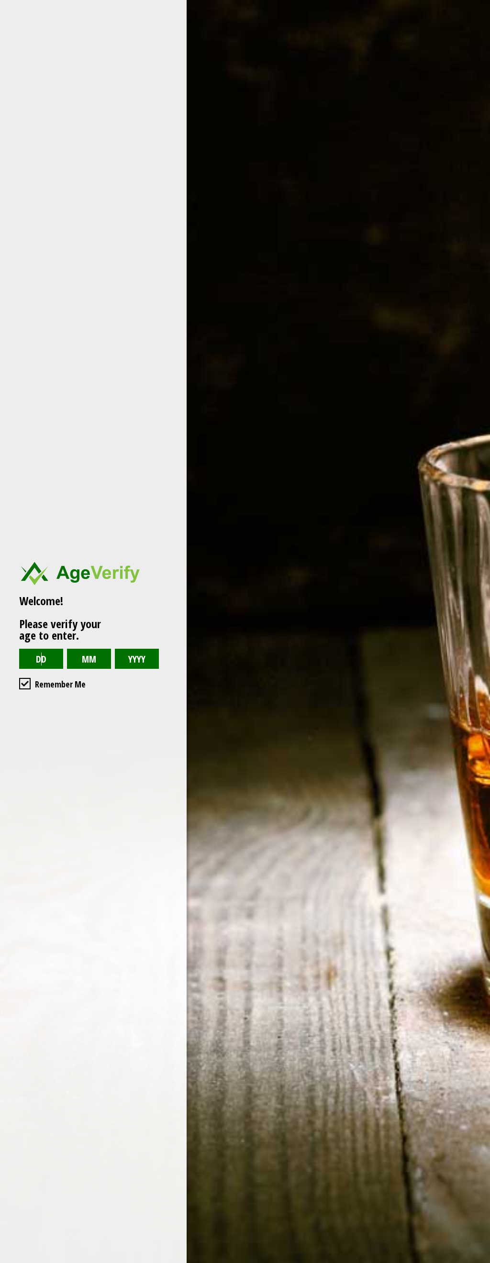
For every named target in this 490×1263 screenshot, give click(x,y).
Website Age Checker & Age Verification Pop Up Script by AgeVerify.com (478, 1260)
